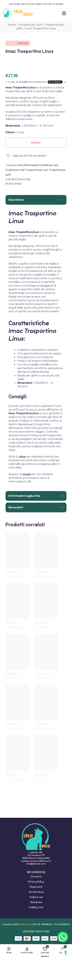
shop (22, 457)
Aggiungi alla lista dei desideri (29, 155)
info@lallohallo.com (36, 863)
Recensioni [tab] (15, 507)
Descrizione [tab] (16, 200)
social (26, 474)
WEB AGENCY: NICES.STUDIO (36, 931)
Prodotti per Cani (48, 165)
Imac (18, 183)
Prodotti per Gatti (30, 25)
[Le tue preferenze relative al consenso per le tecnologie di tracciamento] (65, 952)
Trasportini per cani (37, 170)
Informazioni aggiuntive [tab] (24, 496)
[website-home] (18, 13)
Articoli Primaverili (28, 165)
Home (12, 25)
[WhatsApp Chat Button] (62, 936)
